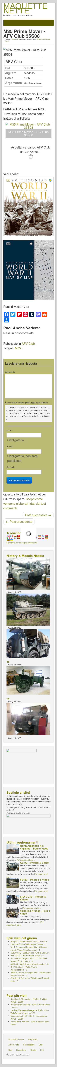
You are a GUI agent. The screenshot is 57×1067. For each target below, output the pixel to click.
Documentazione (16, 1039)
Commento (10, 372)
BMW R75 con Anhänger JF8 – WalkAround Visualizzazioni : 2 (30, 974)
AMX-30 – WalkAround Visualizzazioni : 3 (29, 963)
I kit (42, 1049)
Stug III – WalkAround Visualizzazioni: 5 (28, 941)
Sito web (10, 467)
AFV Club (28, 343)
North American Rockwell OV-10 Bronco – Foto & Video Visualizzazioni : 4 (29, 948)
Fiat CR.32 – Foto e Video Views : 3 (27, 955)
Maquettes (33, 1039)
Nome (9, 430)
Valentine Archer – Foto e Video (35, 912)
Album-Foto (13, 1044)
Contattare (21, 1049)
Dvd (10, 1049)
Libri (40, 1044)
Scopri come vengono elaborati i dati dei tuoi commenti (24, 503)
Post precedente (19, 521)
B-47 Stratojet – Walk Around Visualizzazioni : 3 (23, 968)
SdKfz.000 (39, 39)
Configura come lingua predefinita (21, 542)
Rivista (33, 1049)
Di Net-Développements (20, 1054)
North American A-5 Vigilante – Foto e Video (34, 847)
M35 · (18, 348)
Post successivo (38, 515)
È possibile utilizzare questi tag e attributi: (26, 402)
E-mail (9, 446)
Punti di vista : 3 (30, 952)
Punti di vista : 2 (29, 979)
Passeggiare (29, 1044)
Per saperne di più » (25, 859)
